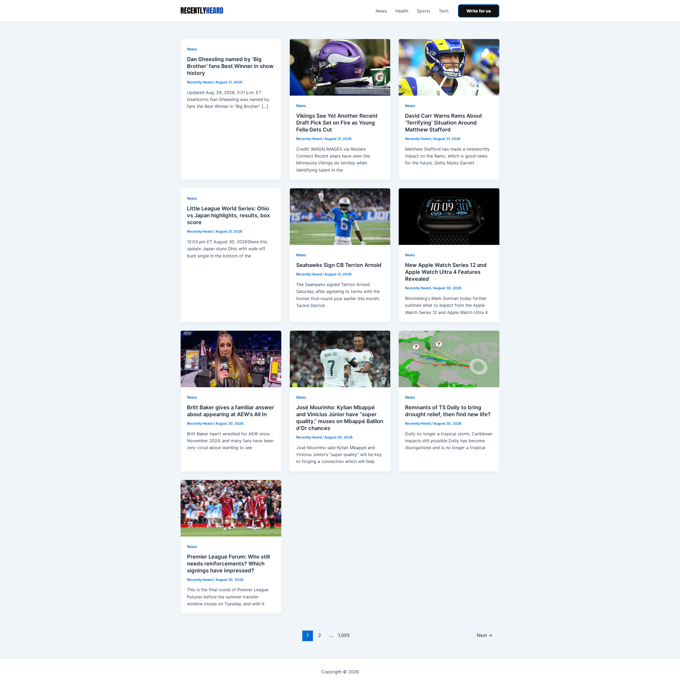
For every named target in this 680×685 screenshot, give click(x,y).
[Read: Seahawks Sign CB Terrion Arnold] (340, 216)
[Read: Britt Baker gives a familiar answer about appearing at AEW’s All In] (231, 358)
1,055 (343, 635)
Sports (423, 11)
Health (401, 11)
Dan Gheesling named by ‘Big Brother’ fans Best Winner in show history (230, 66)
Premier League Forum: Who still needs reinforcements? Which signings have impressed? (228, 564)
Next (484, 635)
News (381, 11)
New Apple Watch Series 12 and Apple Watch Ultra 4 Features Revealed (446, 272)
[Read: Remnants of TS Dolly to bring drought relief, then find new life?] (449, 358)
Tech (443, 11)
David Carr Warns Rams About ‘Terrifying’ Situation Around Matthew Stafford (443, 123)
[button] (478, 11)
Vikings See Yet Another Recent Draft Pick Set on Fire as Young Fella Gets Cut (337, 123)
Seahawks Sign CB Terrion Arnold (338, 265)
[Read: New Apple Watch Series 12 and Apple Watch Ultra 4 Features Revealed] (449, 216)
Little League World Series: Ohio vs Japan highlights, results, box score (228, 215)
